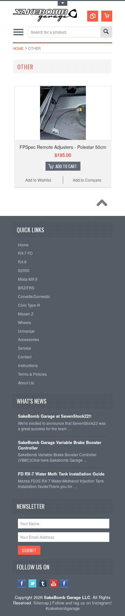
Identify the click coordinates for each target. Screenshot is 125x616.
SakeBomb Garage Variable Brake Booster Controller (59, 445)
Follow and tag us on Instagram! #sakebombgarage (79, 605)
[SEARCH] (106, 32)
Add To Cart (66, 166)
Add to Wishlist (38, 180)
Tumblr (43, 583)
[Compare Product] (92, 16)
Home (18, 48)
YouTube (54, 583)
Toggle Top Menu (62, 3)
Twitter (33, 583)
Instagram (64, 583)
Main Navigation (18, 32)
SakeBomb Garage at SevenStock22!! (54, 416)
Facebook (22, 583)
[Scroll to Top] (103, 204)
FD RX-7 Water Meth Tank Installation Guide (61, 474)
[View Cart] (106, 16)
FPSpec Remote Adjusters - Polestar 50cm (63, 147)
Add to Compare (87, 180)
